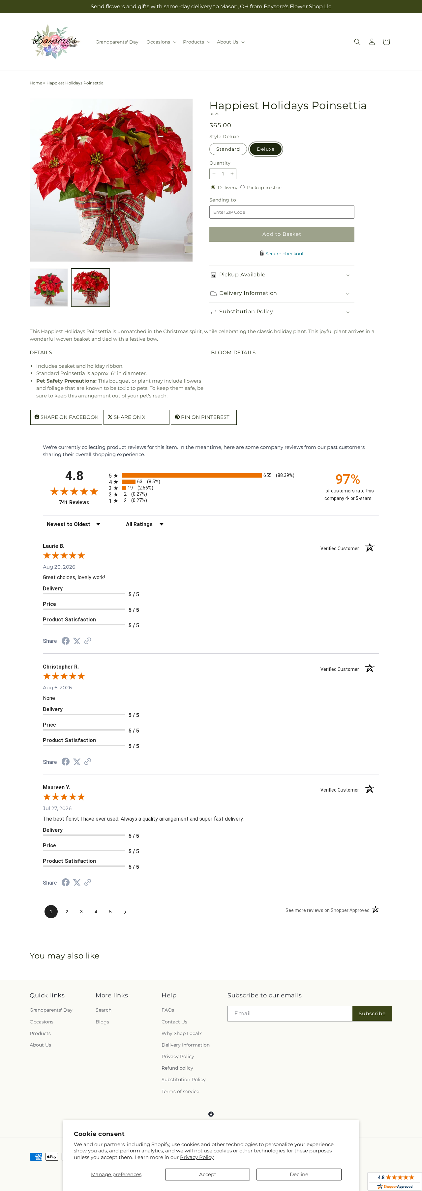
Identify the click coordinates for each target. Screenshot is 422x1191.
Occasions (41, 1022)
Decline (299, 1174)
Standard (228, 149)
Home (36, 82)
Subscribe (372, 1013)
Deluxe (266, 149)
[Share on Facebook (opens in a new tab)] (66, 642)
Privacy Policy (197, 1157)
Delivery (228, 187)
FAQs (168, 1010)
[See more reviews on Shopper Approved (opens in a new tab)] (87, 641)
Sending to (232, 200)
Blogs (102, 1022)
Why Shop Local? (182, 1033)
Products (40, 1033)
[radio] (211, 475)
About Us (40, 1045)
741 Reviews (82, 502)
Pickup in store (265, 187)
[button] (160, 42)
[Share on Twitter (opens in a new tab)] (77, 641)
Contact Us (174, 1022)
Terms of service (180, 1091)
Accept (207, 1174)
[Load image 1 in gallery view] (49, 287)
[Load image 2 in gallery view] (90, 287)
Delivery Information (186, 1045)
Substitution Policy (184, 1079)
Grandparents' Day (51, 1010)
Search (103, 1010)
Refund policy (177, 1068)
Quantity (219, 163)
